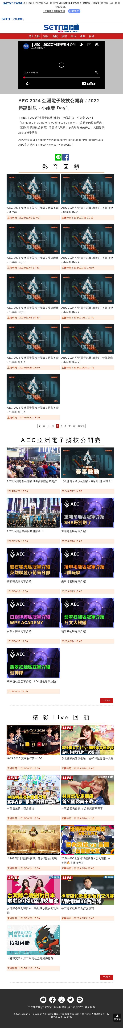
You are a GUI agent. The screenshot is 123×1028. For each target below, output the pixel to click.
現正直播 (34, 36)
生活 (73, 36)
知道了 (75, 11)
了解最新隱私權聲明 (55, 11)
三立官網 (47, 1007)
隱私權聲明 (60, 1007)
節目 (46, 36)
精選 (92, 36)
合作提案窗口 (75, 1007)
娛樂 (64, 36)
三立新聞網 (34, 1007)
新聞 (55, 36)
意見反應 (90, 1007)
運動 (83, 36)
